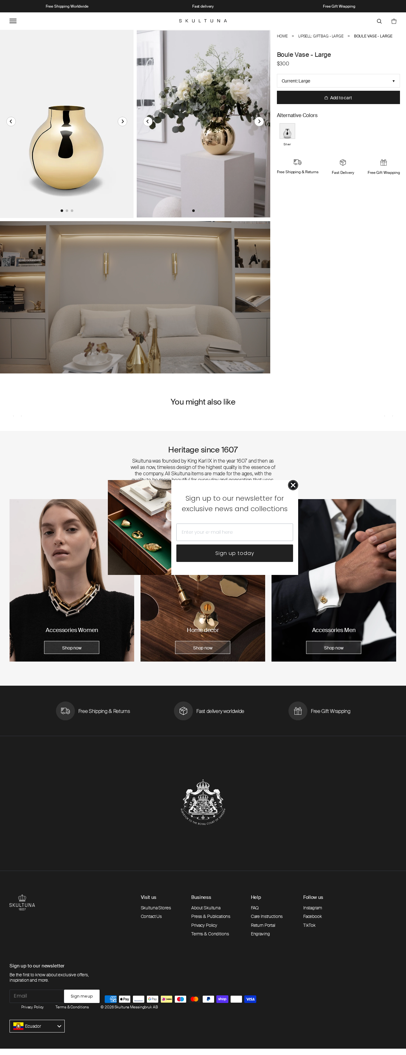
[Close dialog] (293, 485)
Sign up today (234, 553)
